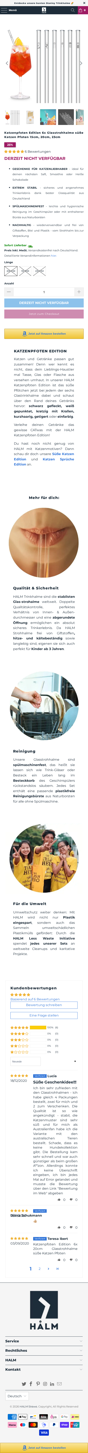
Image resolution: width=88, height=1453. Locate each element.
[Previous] (7, 63)
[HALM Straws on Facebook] (31, 1384)
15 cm (25, 271)
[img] (19, 1076)
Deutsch (15, 1396)
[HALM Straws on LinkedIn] (52, 1384)
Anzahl (9, 283)
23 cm (39, 271)
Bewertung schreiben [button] (44, 1005)
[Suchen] (73, 10)
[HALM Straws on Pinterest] (38, 1384)
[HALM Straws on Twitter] (24, 1384)
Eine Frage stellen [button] (44, 1015)
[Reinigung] (44, 705)
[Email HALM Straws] (59, 1384)
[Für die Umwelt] (44, 858)
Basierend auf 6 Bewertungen (35, 999)
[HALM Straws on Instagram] (45, 1384)
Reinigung (24, 751)
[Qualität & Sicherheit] (44, 542)
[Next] (80, 63)
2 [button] (40, 1269)
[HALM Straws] (44, 10)
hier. (54, 255)
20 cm (11, 271)
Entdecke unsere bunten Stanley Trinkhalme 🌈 (44, 3)
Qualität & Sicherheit (36, 588)
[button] (14, 152)
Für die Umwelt (29, 904)
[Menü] (2, 10)
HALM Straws (28, 1406)
